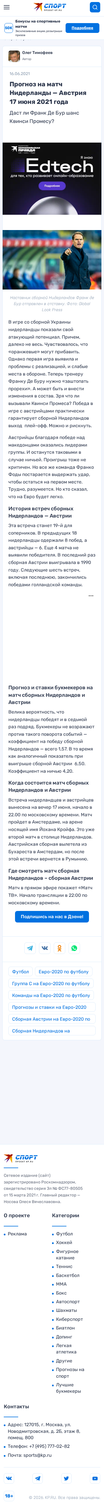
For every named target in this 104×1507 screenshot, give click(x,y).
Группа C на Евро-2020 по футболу (51, 983)
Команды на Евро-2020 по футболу (51, 995)
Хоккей (64, 1242)
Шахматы (66, 1310)
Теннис (64, 1266)
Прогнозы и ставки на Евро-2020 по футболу (49, 1008)
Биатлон (65, 1328)
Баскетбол (67, 1275)
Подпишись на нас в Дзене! (52, 916)
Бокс (61, 1293)
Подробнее (82, 28)
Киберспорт (69, 1319)
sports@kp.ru (37, 1455)
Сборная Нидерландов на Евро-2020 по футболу (41, 1031)
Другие (64, 1361)
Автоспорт (68, 1301)
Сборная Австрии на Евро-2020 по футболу (51, 1020)
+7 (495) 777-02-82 (49, 1446)
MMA (61, 1284)
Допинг (64, 1337)
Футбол (20, 971)
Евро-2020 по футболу (64, 971)
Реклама (17, 1234)
